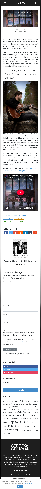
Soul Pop (25, 430)
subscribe (20, 342)
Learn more (29, 484)
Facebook (33, 168)
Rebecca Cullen (24, 33)
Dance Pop (25, 407)
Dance (15, 407)
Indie (5, 418)
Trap (29, 430)
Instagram (22, 171)
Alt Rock (34, 401)
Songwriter (10, 430)
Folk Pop (22, 412)
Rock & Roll (25, 426)
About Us (24, 474)
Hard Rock (7, 416)
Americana (15, 404)
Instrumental (28, 418)
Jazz (36, 419)
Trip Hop (6, 433)
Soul (20, 430)
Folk (16, 412)
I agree (20, 486)
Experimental (9, 412)
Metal (5, 422)
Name (6, 306)
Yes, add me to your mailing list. (17, 354)
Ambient (6, 404)
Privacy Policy (14, 474)
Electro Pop (29, 409)
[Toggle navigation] (5, 3)
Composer (33, 404)
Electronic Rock (17, 409)
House (36, 415)
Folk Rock (30, 412)
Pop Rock (20, 422)
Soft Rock (34, 426)
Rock (17, 425)
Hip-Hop (17, 415)
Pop (11, 422)
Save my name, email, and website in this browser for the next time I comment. (18, 334)
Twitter (6, 171)
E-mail (6, 383)
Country (6, 407)
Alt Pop (24, 401)
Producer (32, 422)
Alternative (15, 401)
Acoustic (6, 401)
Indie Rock (18, 419)
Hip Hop (27, 415)
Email (6, 314)
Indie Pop (10, 418)
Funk (36, 412)
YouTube (13, 171)
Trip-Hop (34, 430)
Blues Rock (24, 404)
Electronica (7, 409)
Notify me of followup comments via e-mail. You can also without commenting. (19, 342)
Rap (5, 426)
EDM (35, 406)
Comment (7, 282)
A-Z (30, 474)
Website (6, 322)
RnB (10, 426)
